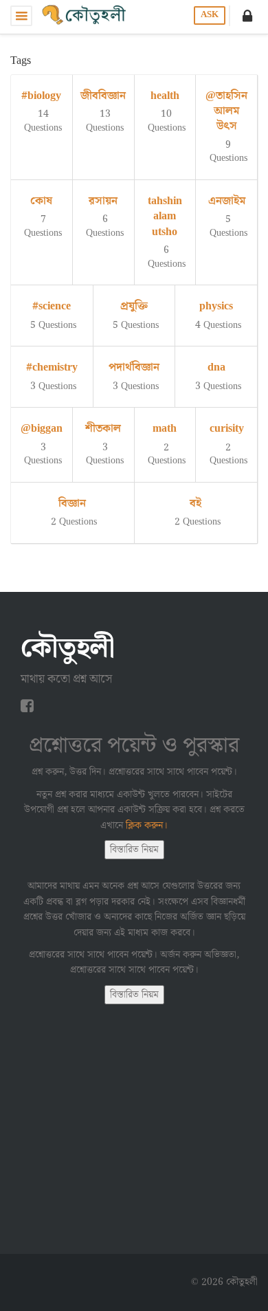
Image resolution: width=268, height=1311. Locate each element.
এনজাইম (226, 201)
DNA (216, 367)
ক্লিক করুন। (147, 825)
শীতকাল (103, 428)
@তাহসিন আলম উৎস (226, 111)
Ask (210, 15)
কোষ (41, 201)
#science (51, 306)
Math (165, 428)
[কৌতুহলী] (85, 16)
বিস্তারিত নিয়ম (134, 849)
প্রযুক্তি (134, 306)
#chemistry (52, 367)
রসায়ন (103, 201)
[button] (247, 15)
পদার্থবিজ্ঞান (134, 367)
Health (164, 95)
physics (216, 306)
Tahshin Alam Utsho (165, 216)
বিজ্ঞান (72, 503)
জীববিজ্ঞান (103, 95)
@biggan (42, 428)
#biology (41, 95)
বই (195, 503)
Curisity (227, 428)
